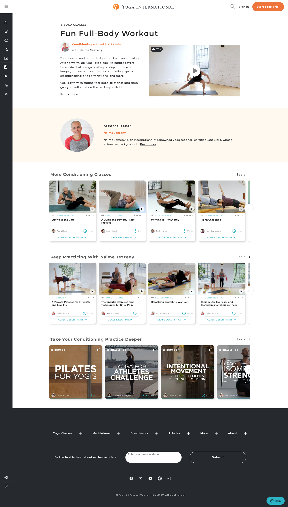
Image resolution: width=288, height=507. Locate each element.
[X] (141, 478)
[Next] (249, 208)
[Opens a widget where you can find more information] (275, 501)
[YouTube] (150, 478)
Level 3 (101, 44)
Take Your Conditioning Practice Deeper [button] (96, 339)
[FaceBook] (131, 478)
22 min (116, 44)
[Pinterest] (160, 478)
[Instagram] (169, 478)
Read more (148, 144)
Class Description (70, 237)
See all (241, 174)
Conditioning (82, 44)
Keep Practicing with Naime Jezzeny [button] (92, 257)
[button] (92, 209)
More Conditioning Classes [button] (80, 174)
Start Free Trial (268, 6)
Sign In (244, 6)
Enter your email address (143, 454)
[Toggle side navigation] (6, 6)
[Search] (233, 6)
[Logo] (144, 7)
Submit (218, 457)
